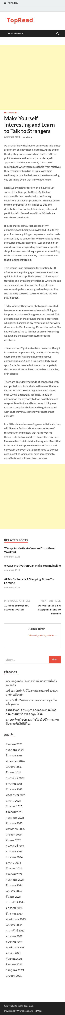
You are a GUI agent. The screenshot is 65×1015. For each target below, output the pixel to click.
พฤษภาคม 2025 (15, 828)
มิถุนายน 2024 (14, 885)
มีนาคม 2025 (13, 840)
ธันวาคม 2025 (14, 789)
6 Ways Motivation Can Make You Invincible (32, 565)
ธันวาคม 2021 (14, 941)
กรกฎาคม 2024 (15, 879)
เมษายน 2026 (14, 766)
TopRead (20, 20)
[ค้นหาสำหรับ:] (32, 659)
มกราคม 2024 (14, 907)
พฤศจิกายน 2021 (16, 947)
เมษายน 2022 (14, 924)
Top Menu (13, 3)
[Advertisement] (32, 77)
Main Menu (18, 33)
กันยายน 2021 (14, 958)
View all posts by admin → (42, 635)
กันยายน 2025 (14, 806)
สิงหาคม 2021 (14, 964)
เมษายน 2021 (14, 975)
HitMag (38, 1010)
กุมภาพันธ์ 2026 (15, 778)
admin (29, 137)
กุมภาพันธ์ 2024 (15, 902)
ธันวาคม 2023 (14, 913)
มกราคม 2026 (14, 783)
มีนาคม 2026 (13, 772)
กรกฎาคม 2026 (15, 749)
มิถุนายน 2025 (14, 823)
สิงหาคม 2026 (14, 744)
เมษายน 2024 (14, 890)
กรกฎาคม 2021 (15, 969)
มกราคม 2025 (14, 851)
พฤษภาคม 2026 (15, 761)
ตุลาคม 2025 (13, 800)
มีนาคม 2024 (13, 896)
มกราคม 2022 (14, 936)
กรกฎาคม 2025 (15, 817)
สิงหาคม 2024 (14, 874)
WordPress (23, 1010)
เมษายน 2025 (14, 834)
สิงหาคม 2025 (14, 811)
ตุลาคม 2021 (13, 953)
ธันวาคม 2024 (14, 857)
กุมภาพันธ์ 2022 (15, 930)
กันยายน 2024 (14, 868)
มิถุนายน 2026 (14, 755)
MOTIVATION (10, 113)
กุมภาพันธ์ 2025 (15, 845)
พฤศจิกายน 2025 (16, 794)
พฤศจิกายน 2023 (16, 919)
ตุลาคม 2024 (13, 862)
